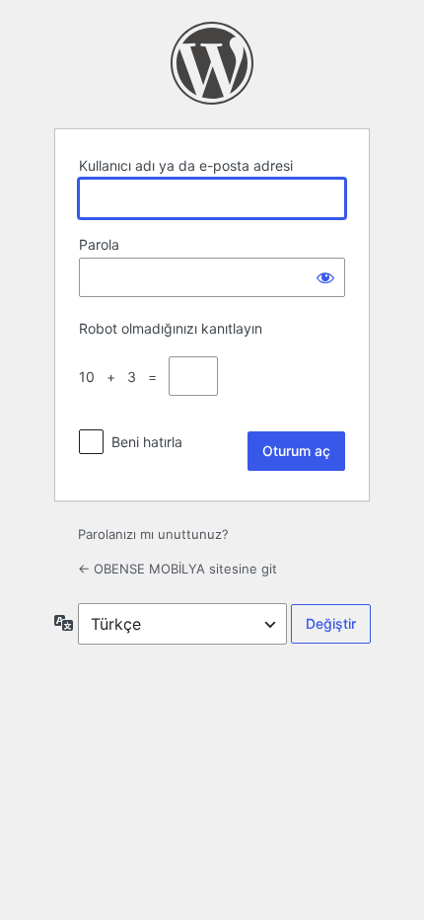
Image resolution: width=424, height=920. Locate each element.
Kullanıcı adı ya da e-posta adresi (186, 165)
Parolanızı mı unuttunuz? (153, 534)
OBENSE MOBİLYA (212, 63)
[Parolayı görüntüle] (325, 277)
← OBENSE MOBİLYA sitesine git (177, 568)
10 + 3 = (122, 376)
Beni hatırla (146, 441)
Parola (99, 244)
